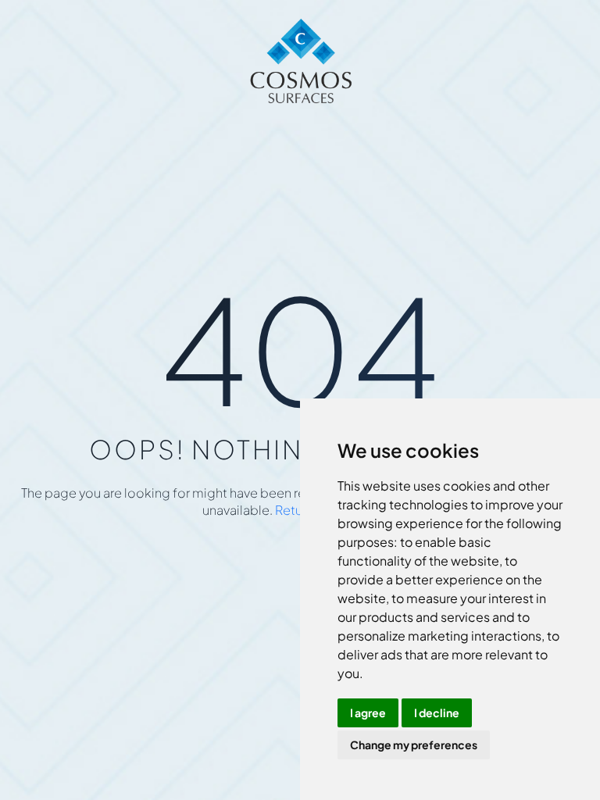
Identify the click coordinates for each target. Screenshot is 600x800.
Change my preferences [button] (413, 745)
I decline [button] (436, 712)
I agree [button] (368, 712)
